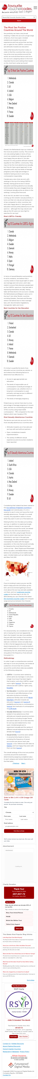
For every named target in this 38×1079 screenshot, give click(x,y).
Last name (22, 816)
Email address (8, 823)
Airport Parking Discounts (11, 1046)
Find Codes (13, 1036)
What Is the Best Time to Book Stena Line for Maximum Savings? (19, 953)
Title (5, 807)
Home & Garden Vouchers (12, 1049)
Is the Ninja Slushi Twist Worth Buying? (12, 937)
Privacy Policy (24, 1051)
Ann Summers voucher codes (14, 599)
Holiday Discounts (17, 1043)
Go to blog (30, 980)
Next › (23, 763)
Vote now (19, 928)
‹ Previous (15, 763)
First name (7, 816)
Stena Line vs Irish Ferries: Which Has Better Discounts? (17, 945)
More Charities (23, 1036)
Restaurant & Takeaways (11, 1051)
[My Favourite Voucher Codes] (19, 9)
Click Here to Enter (19, 831)
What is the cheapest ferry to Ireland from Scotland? (16, 972)
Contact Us (7, 1043)
